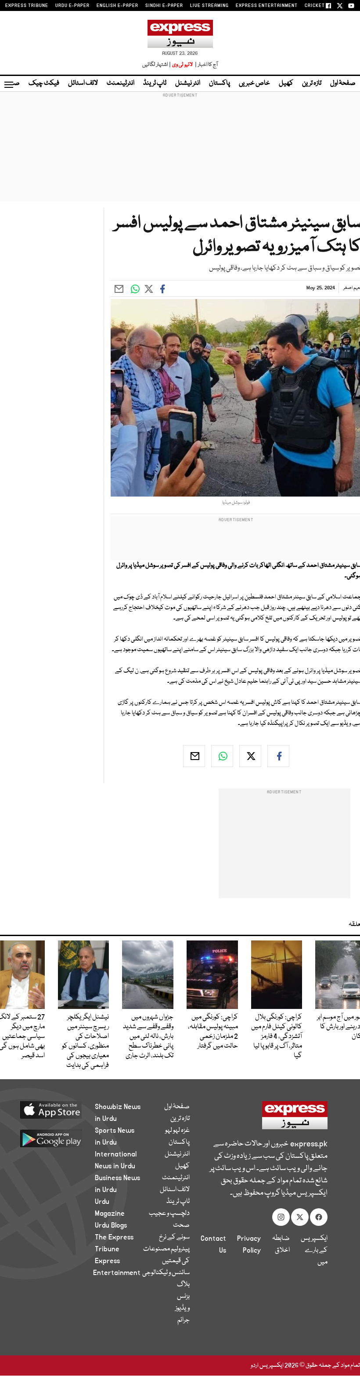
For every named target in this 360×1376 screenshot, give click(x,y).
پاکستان (219, 83)
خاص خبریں (254, 83)
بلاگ (183, 1284)
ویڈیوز (182, 1308)
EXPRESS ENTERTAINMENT (267, 5)
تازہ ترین (311, 83)
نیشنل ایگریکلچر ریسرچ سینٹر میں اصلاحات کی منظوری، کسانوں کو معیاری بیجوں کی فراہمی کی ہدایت (85, 1041)
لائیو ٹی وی (182, 65)
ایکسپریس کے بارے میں (314, 1250)
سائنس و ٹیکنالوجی (166, 1273)
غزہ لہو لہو (177, 1130)
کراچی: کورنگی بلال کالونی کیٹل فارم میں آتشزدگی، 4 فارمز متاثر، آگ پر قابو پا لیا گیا (276, 1036)
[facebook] (278, 756)
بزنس (183, 1296)
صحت (181, 1225)
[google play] (57, 1138)
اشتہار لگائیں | (156, 65)
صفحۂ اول (343, 83)
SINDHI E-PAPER (164, 5)
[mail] (194, 756)
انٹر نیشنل (187, 83)
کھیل (286, 83)
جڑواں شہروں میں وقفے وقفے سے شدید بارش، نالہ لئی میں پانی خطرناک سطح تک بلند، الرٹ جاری (148, 1036)
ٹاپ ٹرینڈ (154, 83)
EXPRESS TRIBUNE (26, 5)
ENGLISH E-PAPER (117, 5)
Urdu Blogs (111, 1225)
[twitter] (250, 756)
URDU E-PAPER (72, 5)
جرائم (183, 1320)
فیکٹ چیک (44, 83)
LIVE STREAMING (209, 5)
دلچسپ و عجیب (169, 1213)
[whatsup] (222, 756)
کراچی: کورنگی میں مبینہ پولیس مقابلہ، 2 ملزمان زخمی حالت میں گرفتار (213, 1032)
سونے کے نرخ (174, 1237)
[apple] (57, 1109)
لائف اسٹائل (83, 83)
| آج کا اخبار (206, 65)
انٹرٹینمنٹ (120, 83)
